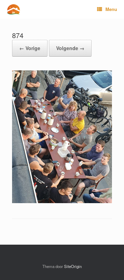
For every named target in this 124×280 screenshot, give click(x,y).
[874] (62, 201)
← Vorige (29, 48)
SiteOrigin (73, 266)
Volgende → (70, 48)
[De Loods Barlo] (13, 9)
